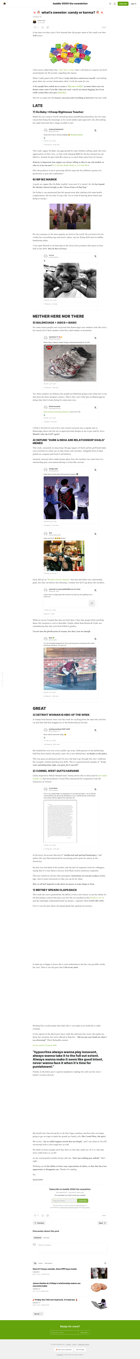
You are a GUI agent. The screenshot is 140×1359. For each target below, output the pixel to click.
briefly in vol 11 (97, 897)
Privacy (68, 1344)
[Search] (110, 4)
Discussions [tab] (48, 1263)
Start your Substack (65, 1350)
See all (36, 1314)
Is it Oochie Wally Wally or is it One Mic (70, 165)
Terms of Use (80, 1205)
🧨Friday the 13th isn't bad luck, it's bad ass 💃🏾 (55, 1300)
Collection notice (83, 1344)
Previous (40, 1223)
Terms (74, 1344)
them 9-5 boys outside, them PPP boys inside (55, 1269)
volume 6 (36, 1272)
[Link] (29, 105)
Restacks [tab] (46, 1238)
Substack (60, 1355)
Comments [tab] (37, 1238)
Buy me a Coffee (75, 86)
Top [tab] (35, 1263)
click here (62, 92)
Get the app (80, 1350)
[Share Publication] (115, 4)
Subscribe (123, 4)
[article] (70, 1273)
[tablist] (41, 1238)
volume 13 (36, 1289)
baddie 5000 (41, 20)
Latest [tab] (40, 1263)
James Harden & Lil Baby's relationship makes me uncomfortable (57, 1284)
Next (101, 1223)
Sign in (133, 4)
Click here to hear (66, 69)
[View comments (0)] (43, 27)
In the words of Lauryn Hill (44, 1045)
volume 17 (36, 1303)
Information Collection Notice (69, 1207)
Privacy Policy (85, 1207)
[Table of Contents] (2, 679)
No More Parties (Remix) (58, 579)
